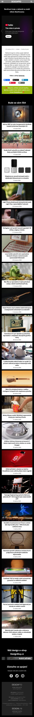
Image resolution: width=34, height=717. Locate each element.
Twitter (17, 675)
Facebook (11, 675)
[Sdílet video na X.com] (16, 79)
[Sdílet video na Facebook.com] (7, 79)
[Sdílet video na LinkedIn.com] (25, 79)
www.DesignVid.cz (17, 689)
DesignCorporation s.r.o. (9, 703)
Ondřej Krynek (25, 49)
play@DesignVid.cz (19, 694)
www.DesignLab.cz (17, 712)
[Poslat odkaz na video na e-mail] (21, 82)
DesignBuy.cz (18, 92)
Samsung (21, 76)
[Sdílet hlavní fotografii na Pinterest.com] (12, 82)
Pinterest (22, 675)
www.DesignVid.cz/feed (19, 697)
